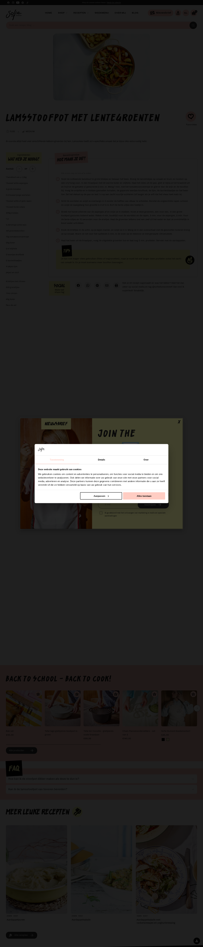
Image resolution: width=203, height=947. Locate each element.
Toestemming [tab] (57, 459)
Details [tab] (101, 459)
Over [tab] (146, 459)
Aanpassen (99, 496)
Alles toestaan (144, 496)
